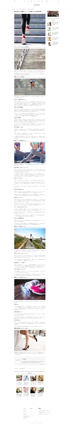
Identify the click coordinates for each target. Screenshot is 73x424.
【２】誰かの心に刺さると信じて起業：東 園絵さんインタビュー (44, 414)
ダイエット (17, 368)
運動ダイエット (23, 368)
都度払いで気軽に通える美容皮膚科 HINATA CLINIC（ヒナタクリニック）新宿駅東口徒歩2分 (26, 417)
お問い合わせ (25, 411)
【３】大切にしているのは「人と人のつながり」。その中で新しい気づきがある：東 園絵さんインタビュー (44, 410)
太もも (20, 368)
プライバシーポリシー (26, 412)
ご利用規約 (25, 413)
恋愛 (30, 411)
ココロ (31, 412)
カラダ (31, 413)
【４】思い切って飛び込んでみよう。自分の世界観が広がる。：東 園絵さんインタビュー (44, 412)
